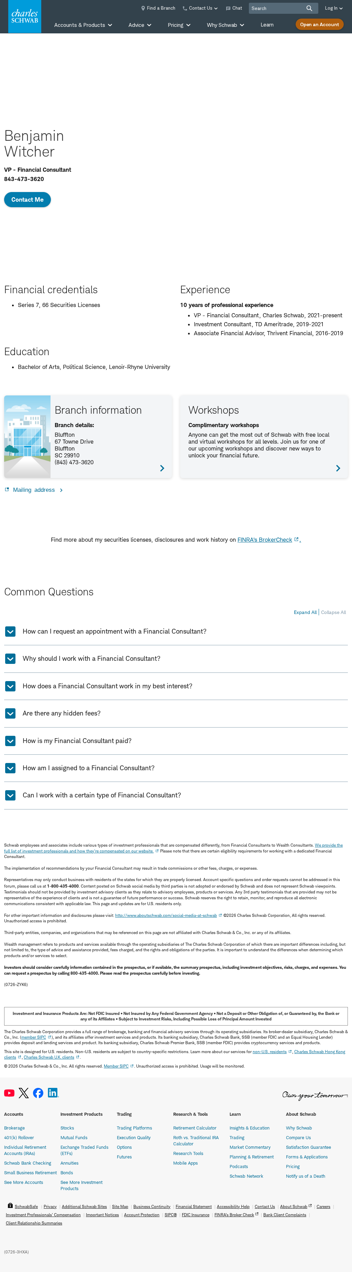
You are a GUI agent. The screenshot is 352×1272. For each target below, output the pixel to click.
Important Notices (102, 1214)
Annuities (69, 1163)
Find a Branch (161, 8)
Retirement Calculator (195, 1128)
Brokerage (14, 1128)
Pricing (293, 1166)
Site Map (120, 1206)
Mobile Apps (185, 1163)
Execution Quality (134, 1137)
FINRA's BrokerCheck (265, 539)
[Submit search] (309, 8)
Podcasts (239, 1166)
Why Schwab (299, 1128)
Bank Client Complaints (284, 1214)
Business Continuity (151, 1206)
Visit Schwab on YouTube (9, 1093)
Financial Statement (194, 1206)
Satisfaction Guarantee (308, 1147)
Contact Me (27, 199)
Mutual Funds (73, 1137)
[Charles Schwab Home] (24, 16)
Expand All (305, 612)
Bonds (66, 1172)
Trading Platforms (134, 1128)
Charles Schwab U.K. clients (49, 1057)
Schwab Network (246, 1176)
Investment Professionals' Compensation (43, 1214)
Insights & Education (250, 1128)
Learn (267, 24)
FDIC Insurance (195, 1214)
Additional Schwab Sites (84, 1206)
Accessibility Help (233, 1206)
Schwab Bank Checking (27, 1163)
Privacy (50, 1206)
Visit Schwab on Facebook (38, 1093)
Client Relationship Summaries (34, 1223)
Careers (323, 1206)
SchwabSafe (26, 1206)
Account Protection (142, 1214)
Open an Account (319, 24)
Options (124, 1147)
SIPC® (171, 1214)
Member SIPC (116, 1066)
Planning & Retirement (252, 1156)
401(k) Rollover (19, 1137)
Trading (237, 1137)
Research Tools (188, 1153)
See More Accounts (23, 1182)
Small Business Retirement (30, 1172)
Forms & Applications (307, 1156)
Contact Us (265, 1206)
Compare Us (298, 1137)
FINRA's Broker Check (234, 1214)
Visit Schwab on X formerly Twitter (24, 1093)
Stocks (67, 1128)
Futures (124, 1156)
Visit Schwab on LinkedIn (53, 1093)
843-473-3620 (24, 179)
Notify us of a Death (305, 1176)
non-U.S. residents (270, 1051)
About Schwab (293, 1206)
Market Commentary (250, 1147)
